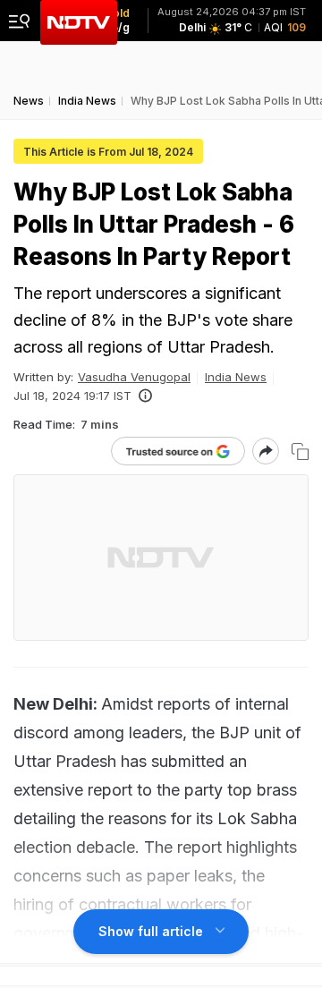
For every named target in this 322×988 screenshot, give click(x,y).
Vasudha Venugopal (134, 377)
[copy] (300, 451)
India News (236, 377)
